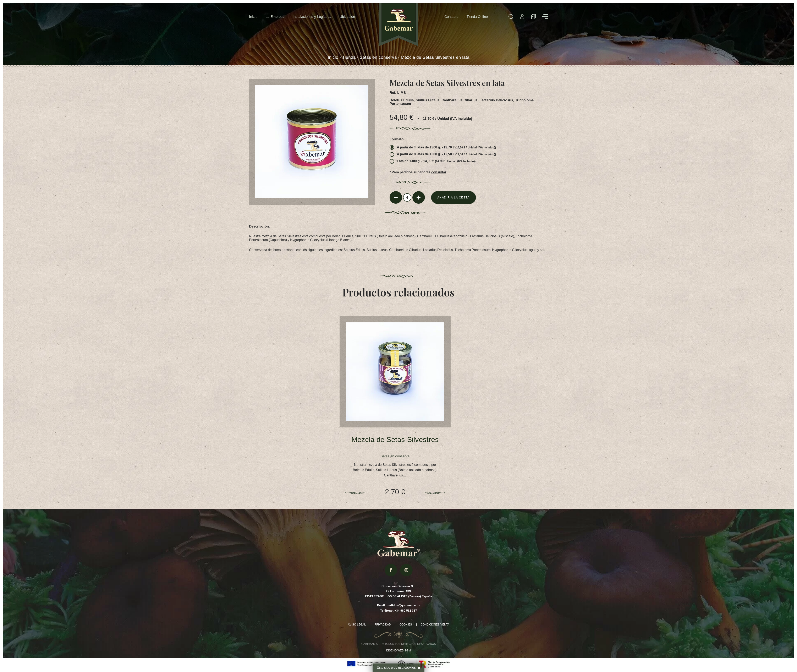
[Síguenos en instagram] (406, 570)
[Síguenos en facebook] (391, 570)
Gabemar (398, 24)
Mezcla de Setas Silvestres (395, 439)
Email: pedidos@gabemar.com (398, 605)
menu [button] (545, 16)
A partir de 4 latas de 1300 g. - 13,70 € (446, 147)
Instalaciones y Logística (312, 16)
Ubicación (347, 16)
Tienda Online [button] (477, 16)
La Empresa (275, 16)
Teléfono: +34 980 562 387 (398, 610)
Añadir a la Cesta (453, 197)
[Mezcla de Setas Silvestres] (395, 371)
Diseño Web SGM (398, 650)
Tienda (349, 57)
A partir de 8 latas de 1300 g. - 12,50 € (446, 154)
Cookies (406, 624)
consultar (438, 172)
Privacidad (382, 624)
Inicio (253, 16)
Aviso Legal (357, 624)
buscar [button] (511, 16)
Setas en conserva (378, 57)
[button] (533, 16)
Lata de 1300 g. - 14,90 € (436, 161)
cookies (410, 667)
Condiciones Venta (435, 624)
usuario (522, 16)
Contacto (451, 16)
